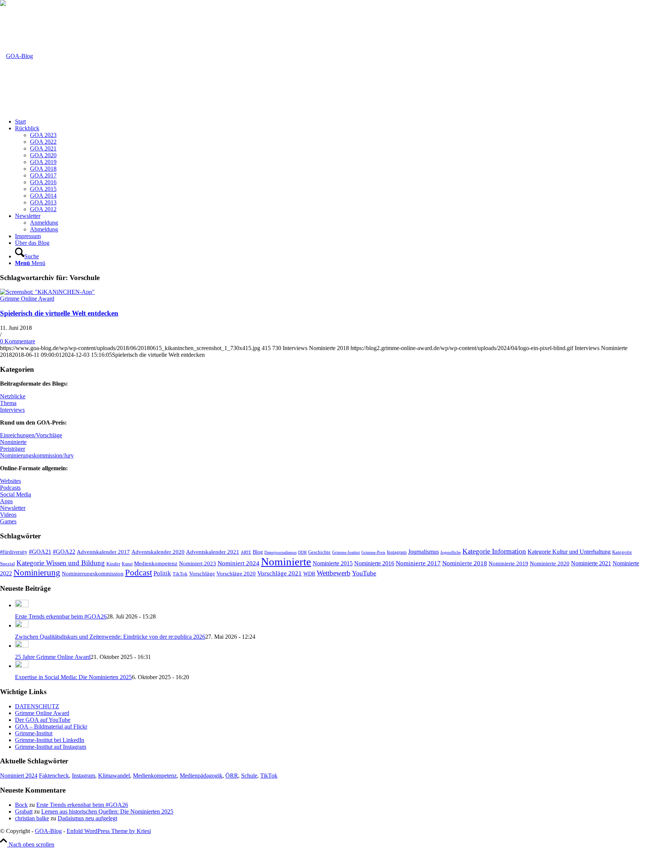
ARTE (246, 552)
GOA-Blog (48, 831)
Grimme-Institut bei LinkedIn (49, 740)
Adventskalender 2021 (212, 551)
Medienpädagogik (201, 775)
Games (8, 521)
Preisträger (12, 449)
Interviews (12, 410)
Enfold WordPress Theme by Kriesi (109, 831)
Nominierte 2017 (418, 563)
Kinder (113, 563)
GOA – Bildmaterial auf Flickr (51, 726)
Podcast (138, 572)
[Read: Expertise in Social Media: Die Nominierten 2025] (21, 666)
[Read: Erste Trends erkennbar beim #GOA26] (21, 605)
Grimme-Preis (373, 552)
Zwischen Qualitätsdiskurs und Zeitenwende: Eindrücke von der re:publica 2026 (110, 636)
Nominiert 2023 (197, 563)
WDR (309, 574)
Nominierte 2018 (464, 563)
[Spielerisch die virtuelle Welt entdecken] (47, 292)
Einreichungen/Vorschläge (31, 435)
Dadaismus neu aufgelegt (87, 818)
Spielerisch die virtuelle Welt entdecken (59, 313)
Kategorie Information (494, 551)
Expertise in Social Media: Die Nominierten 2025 (73, 677)
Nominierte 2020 (549, 563)
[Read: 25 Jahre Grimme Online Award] (21, 645)
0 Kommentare (17, 341)
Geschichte (319, 552)
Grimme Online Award (27, 298)
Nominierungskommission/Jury (37, 455)
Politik (162, 573)
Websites (10, 481)
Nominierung (36, 572)
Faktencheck (54, 775)
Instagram (397, 552)
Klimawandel (114, 775)
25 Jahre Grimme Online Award (53, 657)
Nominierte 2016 (374, 563)
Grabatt (24, 811)
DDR (302, 552)
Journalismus (423, 551)
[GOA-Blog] (16, 56)
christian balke (32, 818)
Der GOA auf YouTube (42, 720)
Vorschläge (202, 573)
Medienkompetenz (155, 563)
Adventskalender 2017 (103, 551)
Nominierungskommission (93, 574)
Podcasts (10, 487)
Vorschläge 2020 (236, 573)
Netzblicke (12, 396)
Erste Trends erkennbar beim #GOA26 (61, 616)
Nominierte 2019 (508, 563)
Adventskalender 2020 (158, 551)
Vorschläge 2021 (279, 573)
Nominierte (13, 442)
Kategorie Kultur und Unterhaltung (569, 551)
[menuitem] (331, 121)
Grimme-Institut (346, 552)
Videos (8, 514)
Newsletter (12, 508)
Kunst (127, 564)
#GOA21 (40, 551)
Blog (258, 552)
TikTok (180, 574)
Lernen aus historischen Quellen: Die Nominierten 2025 (107, 811)
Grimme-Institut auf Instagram (50, 747)
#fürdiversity (13, 552)
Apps (6, 501)
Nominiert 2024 (238, 563)
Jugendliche (450, 552)
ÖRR (231, 775)
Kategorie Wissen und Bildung (60, 563)
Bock (21, 805)
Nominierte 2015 (333, 563)
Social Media (15, 494)
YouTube (364, 573)
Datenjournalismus (280, 552)
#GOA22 (64, 551)
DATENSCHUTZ (37, 706)
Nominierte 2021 (591, 563)
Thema (8, 403)
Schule (249, 775)
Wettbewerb (333, 573)
